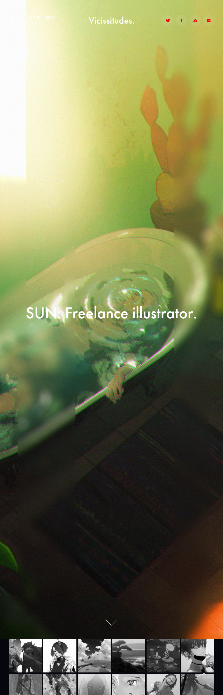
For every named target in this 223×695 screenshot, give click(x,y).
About (33, 17)
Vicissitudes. (112, 20)
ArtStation (19, 23)
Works (15, 17)
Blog (50, 17)
